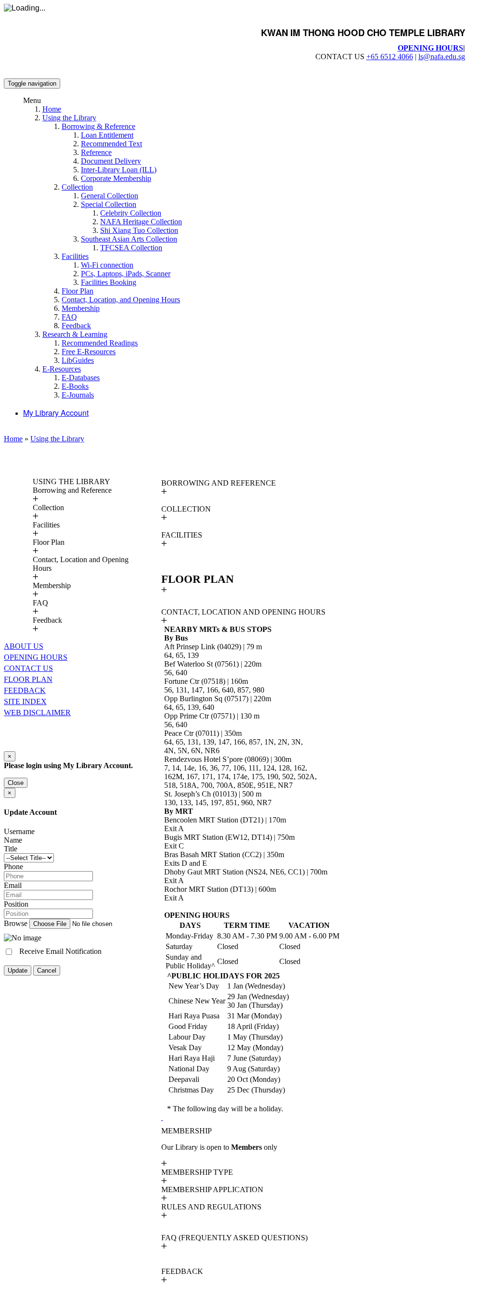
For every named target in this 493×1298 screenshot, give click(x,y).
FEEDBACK (25, 690)
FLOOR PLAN (28, 679)
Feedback (76, 325)
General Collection (109, 196)
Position (16, 904)
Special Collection (108, 204)
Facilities (75, 256)
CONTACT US (28, 668)
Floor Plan (77, 291)
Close (16, 782)
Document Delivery (111, 161)
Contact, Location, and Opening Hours (121, 300)
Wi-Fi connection (107, 265)
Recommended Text (111, 144)
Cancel (46, 970)
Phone (13, 866)
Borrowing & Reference (98, 126)
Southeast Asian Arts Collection (129, 239)
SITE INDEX (25, 701)
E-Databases (81, 377)
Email (13, 885)
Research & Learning (74, 334)
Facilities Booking (108, 282)
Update (17, 970)
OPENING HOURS (430, 48)
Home (51, 109)
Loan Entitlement (107, 135)
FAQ (69, 317)
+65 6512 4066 (389, 56)
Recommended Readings (100, 343)
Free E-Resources (89, 351)
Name (13, 840)
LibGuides (78, 360)
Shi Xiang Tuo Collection (139, 230)
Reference (96, 152)
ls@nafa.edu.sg (441, 56)
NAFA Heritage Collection (141, 222)
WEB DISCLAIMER (37, 712)
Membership (81, 308)
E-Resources (61, 369)
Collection (77, 187)
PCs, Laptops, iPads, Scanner (125, 274)
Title (10, 849)
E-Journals (78, 395)
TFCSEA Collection (131, 248)
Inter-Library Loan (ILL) (118, 170)
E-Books (75, 386)
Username (19, 831)
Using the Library (69, 118)
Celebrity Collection (130, 213)
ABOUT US (23, 646)
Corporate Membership (116, 178)
